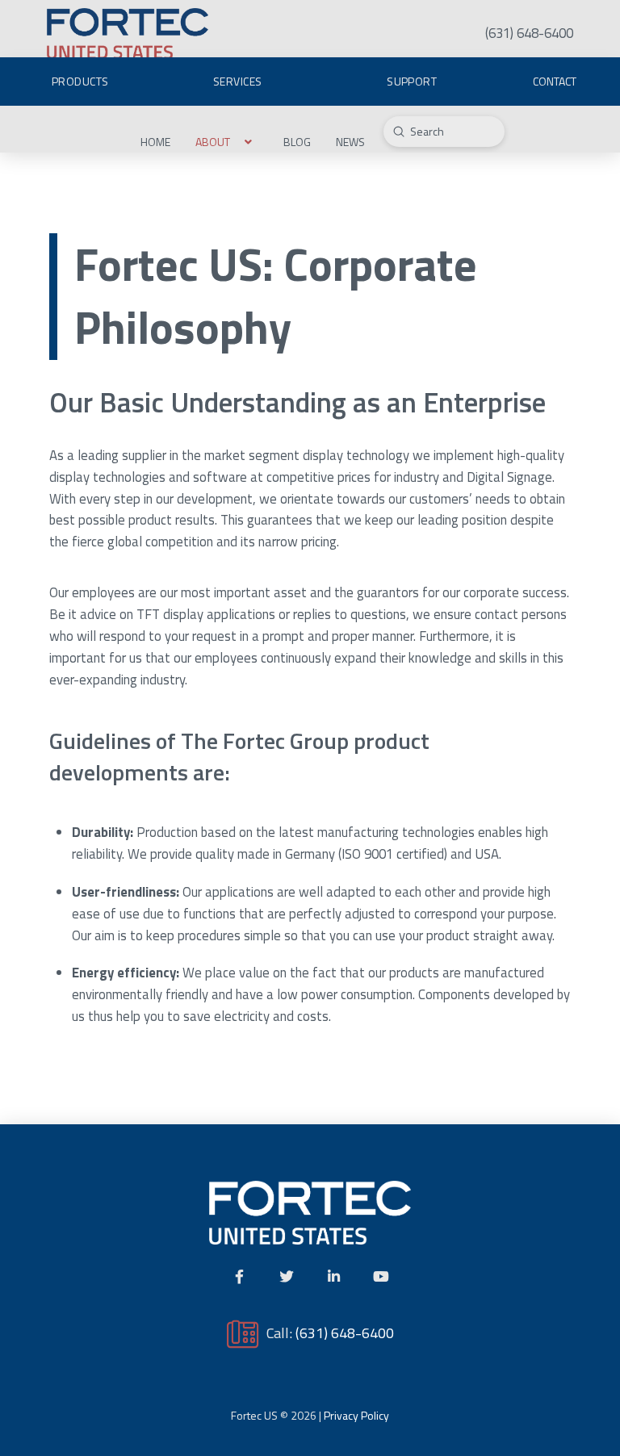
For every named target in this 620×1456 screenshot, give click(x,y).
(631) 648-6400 (344, 1332)
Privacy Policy (356, 1415)
